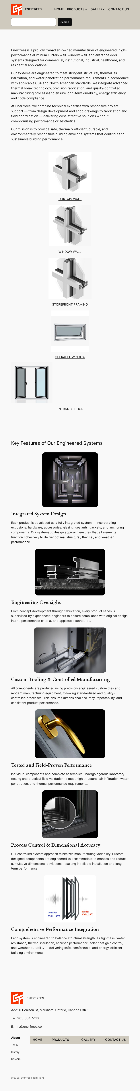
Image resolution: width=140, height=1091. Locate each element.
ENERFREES (33, 9)
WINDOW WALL (70, 252)
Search (65, 21)
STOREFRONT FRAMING (70, 304)
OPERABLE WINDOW (70, 357)
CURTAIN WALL (70, 199)
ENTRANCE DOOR (70, 409)
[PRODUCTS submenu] (86, 9)
